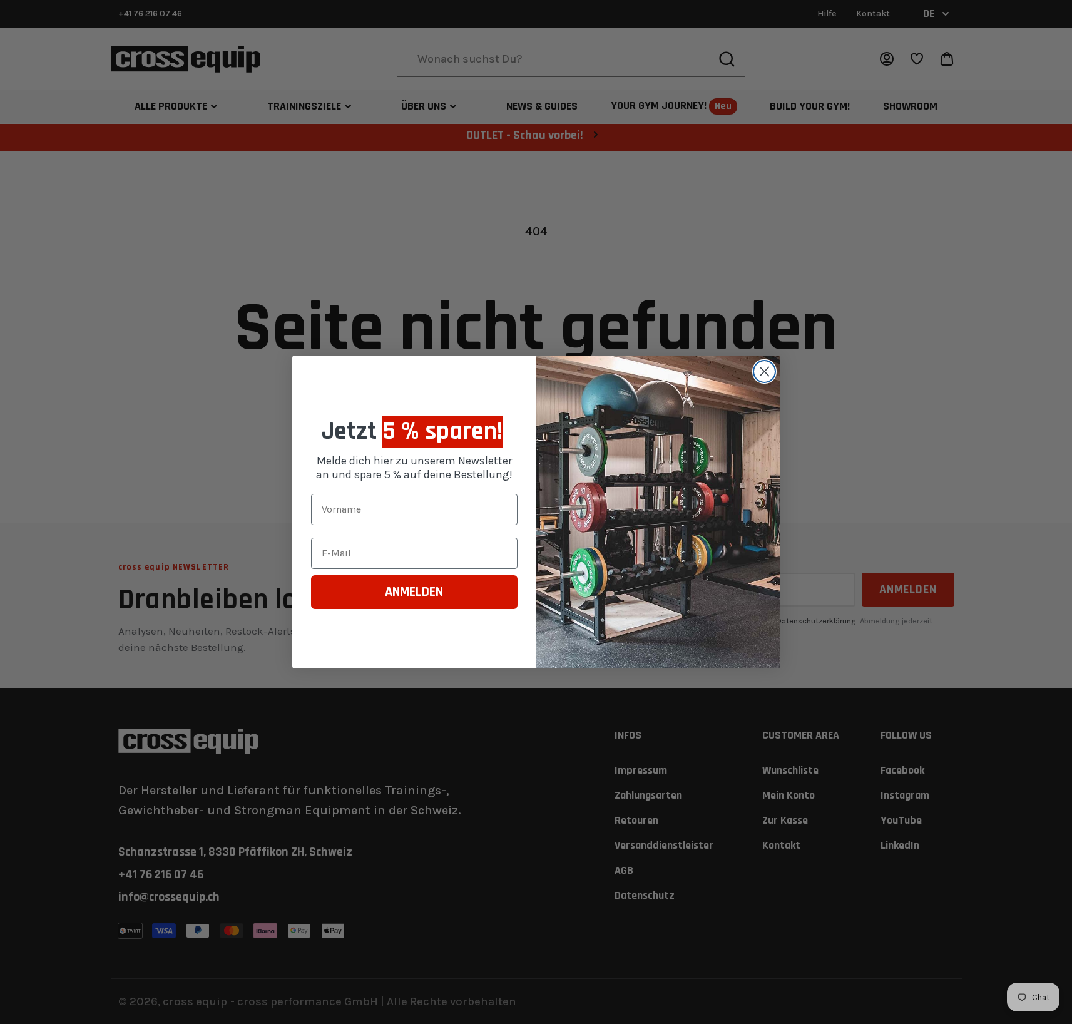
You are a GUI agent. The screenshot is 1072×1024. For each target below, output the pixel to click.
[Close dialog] (764, 371)
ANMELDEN (414, 592)
